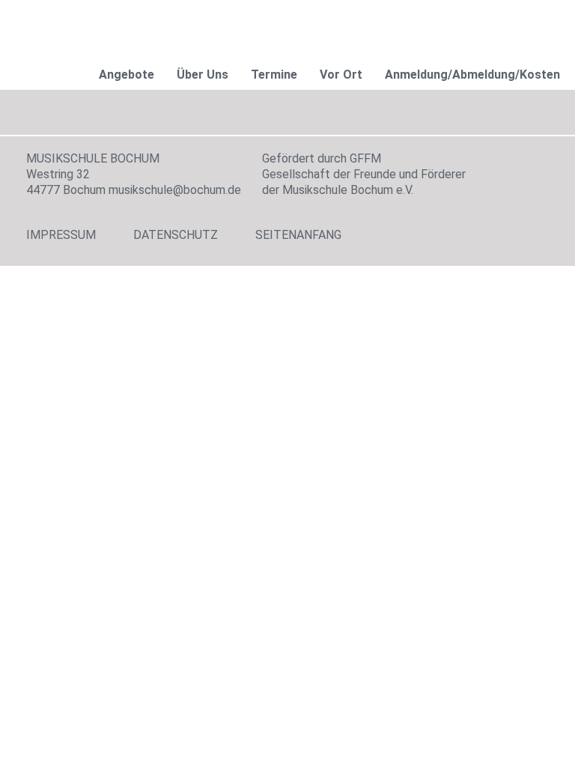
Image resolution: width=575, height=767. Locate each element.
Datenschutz (175, 235)
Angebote (126, 74)
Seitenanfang (298, 235)
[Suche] (534, 22)
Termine (274, 74)
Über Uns (202, 74)
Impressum (61, 235)
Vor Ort (341, 74)
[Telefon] (498, 22)
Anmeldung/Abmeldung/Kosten (472, 74)
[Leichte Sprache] (462, 22)
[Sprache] (426, 22)
